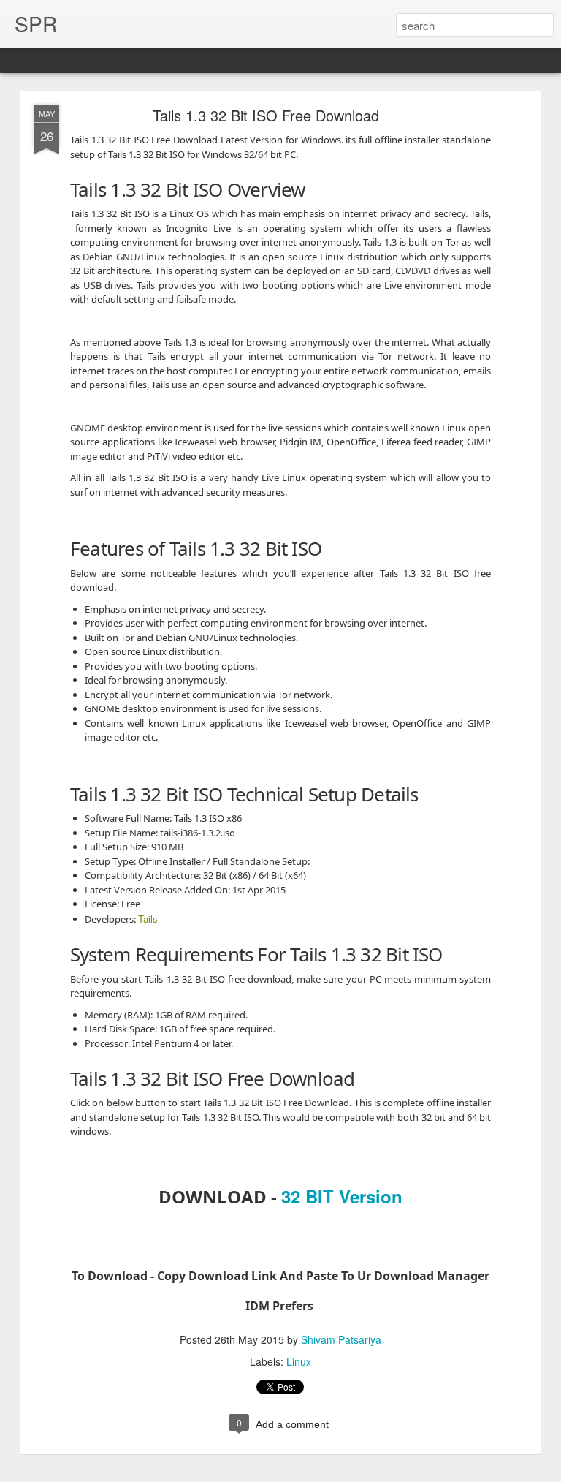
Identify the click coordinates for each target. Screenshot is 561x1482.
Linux (298, 1361)
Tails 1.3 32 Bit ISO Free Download (266, 115)
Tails (148, 919)
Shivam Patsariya (341, 1339)
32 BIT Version (341, 1196)
